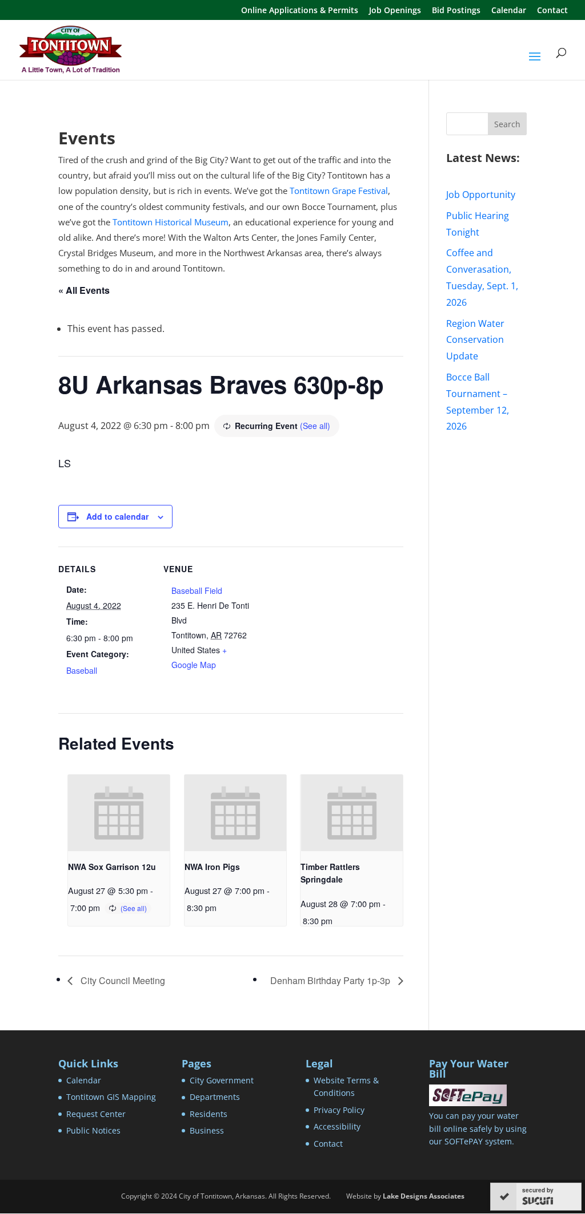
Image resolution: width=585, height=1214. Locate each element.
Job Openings (395, 10)
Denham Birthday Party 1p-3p (331, 980)
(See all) (315, 425)
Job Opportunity (480, 194)
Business (207, 1130)
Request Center (96, 1113)
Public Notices (93, 1130)
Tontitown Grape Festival (339, 190)
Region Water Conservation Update (475, 340)
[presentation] (119, 813)
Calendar (508, 10)
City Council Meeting (121, 980)
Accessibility (337, 1126)
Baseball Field (196, 590)
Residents (208, 1113)
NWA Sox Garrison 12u (112, 866)
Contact (552, 10)
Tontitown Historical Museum (171, 222)
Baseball (81, 670)
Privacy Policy (339, 1109)
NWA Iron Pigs (212, 866)
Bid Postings (456, 10)
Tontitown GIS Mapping (111, 1096)
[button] (535, 64)
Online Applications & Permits (299, 10)
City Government (222, 1080)
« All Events (84, 290)
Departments (215, 1096)
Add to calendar (117, 516)
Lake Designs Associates (423, 1196)
